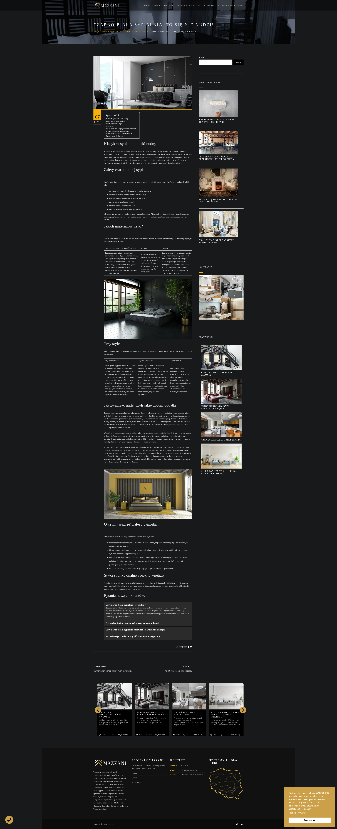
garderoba (136, 769)
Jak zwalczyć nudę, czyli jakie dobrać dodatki (121, 129)
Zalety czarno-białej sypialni (116, 121)
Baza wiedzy (126, 32)
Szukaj (201, 57)
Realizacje (198, 5)
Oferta (164, 5)
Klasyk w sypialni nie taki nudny (117, 119)
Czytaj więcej (123, 735)
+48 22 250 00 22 (185, 765)
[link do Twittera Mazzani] (242, 824)
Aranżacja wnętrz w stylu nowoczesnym (216, 241)
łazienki (162, 765)
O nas (230, 5)
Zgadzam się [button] (309, 820)
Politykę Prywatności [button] (298, 813)
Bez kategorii (142, 32)
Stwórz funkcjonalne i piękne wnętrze (119, 133)
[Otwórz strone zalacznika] (210, 286)
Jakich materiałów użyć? (115, 124)
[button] (243, 710)
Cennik (223, 5)
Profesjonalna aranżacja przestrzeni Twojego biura (217, 158)
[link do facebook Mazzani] (237, 824)
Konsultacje (211, 5)
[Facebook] (188, 646)
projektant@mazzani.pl (188, 770)
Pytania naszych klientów (114, 136)
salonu (148, 765)
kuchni (155, 765)
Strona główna (151, 5)
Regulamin (306, 809)
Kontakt (239, 5)
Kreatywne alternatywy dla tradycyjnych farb (218, 120)
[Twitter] (191, 646)
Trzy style (109, 126)
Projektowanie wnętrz (180, 5)
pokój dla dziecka (148, 769)
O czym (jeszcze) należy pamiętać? (118, 131)
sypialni (141, 765)
